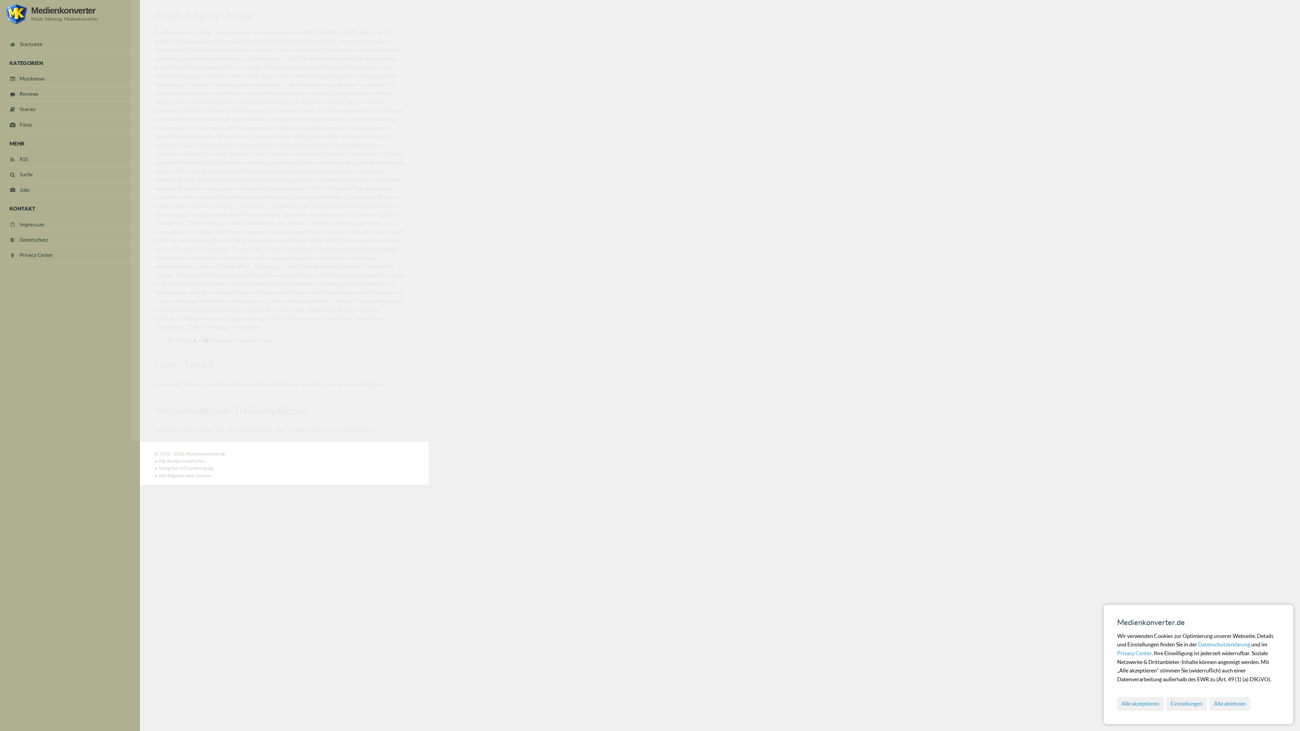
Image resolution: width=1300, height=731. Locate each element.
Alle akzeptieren (1140, 704)
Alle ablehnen (1230, 704)
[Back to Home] (16, 14)
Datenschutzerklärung (1224, 644)
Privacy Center (1134, 653)
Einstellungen (1186, 704)
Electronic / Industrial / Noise (241, 340)
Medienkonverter (63, 10)
